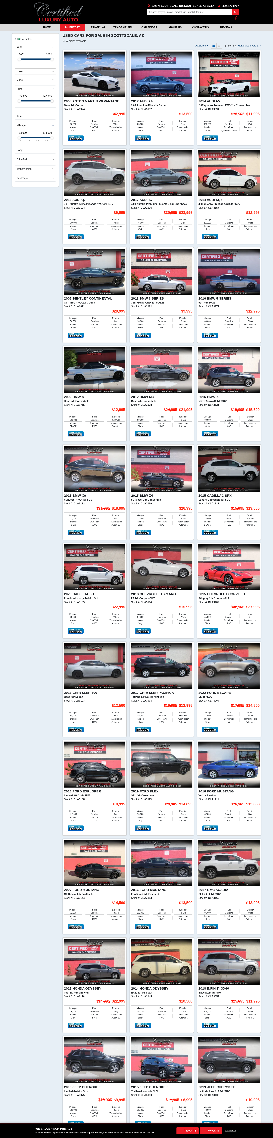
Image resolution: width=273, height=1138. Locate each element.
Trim (19, 116)
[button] (235, 12)
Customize (230, 1130)
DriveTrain (22, 159)
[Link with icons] (236, 18)
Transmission (24, 168)
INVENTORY (72, 27)
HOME (47, 27)
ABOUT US (175, 27)
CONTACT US (200, 27)
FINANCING (98, 27)
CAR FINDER (149, 27)
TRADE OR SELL (123, 27)
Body (19, 150)
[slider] (19, 59)
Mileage (21, 125)
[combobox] (16, 71)
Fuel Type (22, 178)
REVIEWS (226, 27)
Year (19, 47)
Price (19, 88)
